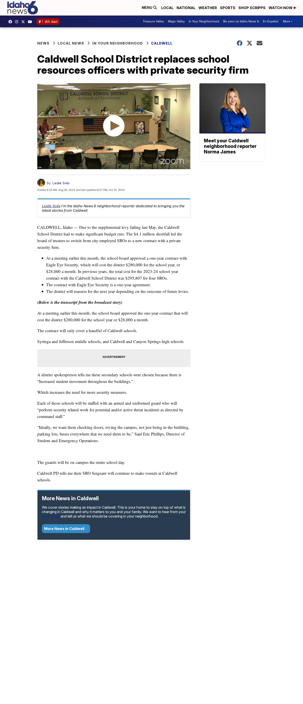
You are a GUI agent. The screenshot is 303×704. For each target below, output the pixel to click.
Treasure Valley (153, 21)
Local (167, 8)
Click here (51, 516)
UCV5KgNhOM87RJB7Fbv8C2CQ (31, 22)
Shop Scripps (252, 8)
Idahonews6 (11, 22)
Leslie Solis (61, 183)
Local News (71, 43)
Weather (208, 8)
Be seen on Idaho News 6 (241, 21)
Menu (147, 8)
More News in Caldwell (64, 528)
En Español (270, 21)
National (186, 8)
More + (288, 21)
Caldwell (162, 43)
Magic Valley (176, 21)
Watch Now (281, 8)
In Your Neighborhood (204, 21)
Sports (227, 8)
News (43, 43)
